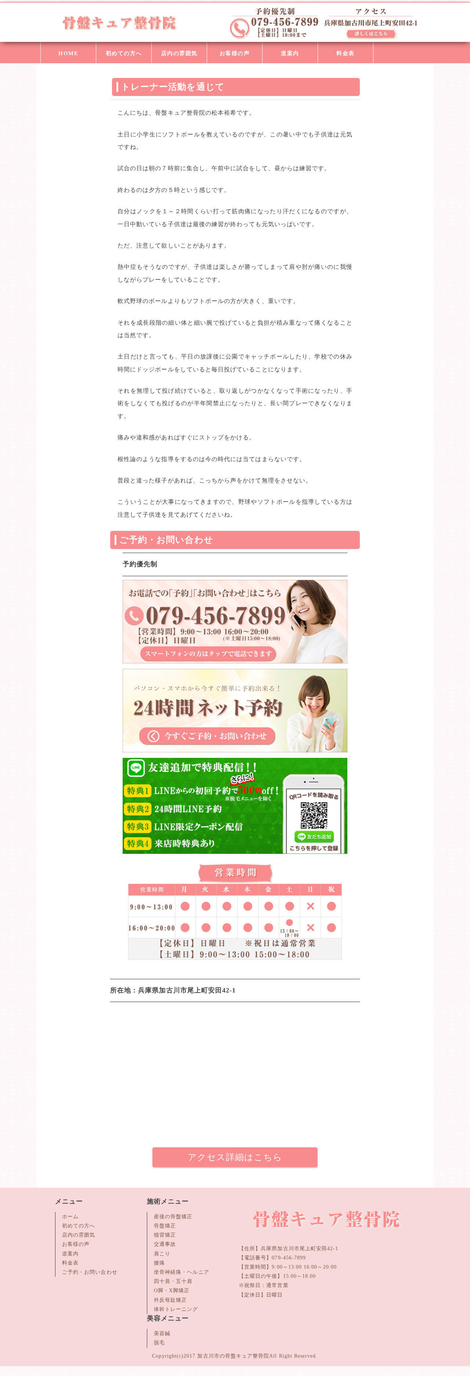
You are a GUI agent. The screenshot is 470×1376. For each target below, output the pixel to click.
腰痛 (159, 1263)
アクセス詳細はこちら (235, 1157)
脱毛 (159, 1342)
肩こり (162, 1253)
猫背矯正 (165, 1235)
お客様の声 (235, 53)
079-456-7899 (289, 1258)
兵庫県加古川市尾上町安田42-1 (299, 1248)
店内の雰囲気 (179, 53)
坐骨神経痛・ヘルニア (181, 1272)
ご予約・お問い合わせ (90, 1272)
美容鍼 (162, 1333)
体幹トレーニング (176, 1309)
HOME (68, 53)
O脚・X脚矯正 (171, 1290)
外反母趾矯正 (170, 1300)
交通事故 (165, 1244)
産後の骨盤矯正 (173, 1216)
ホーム (70, 1216)
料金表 (345, 53)
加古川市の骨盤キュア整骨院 (233, 1356)
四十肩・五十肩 (173, 1281)
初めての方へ (124, 53)
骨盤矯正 (165, 1226)
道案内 (290, 53)
